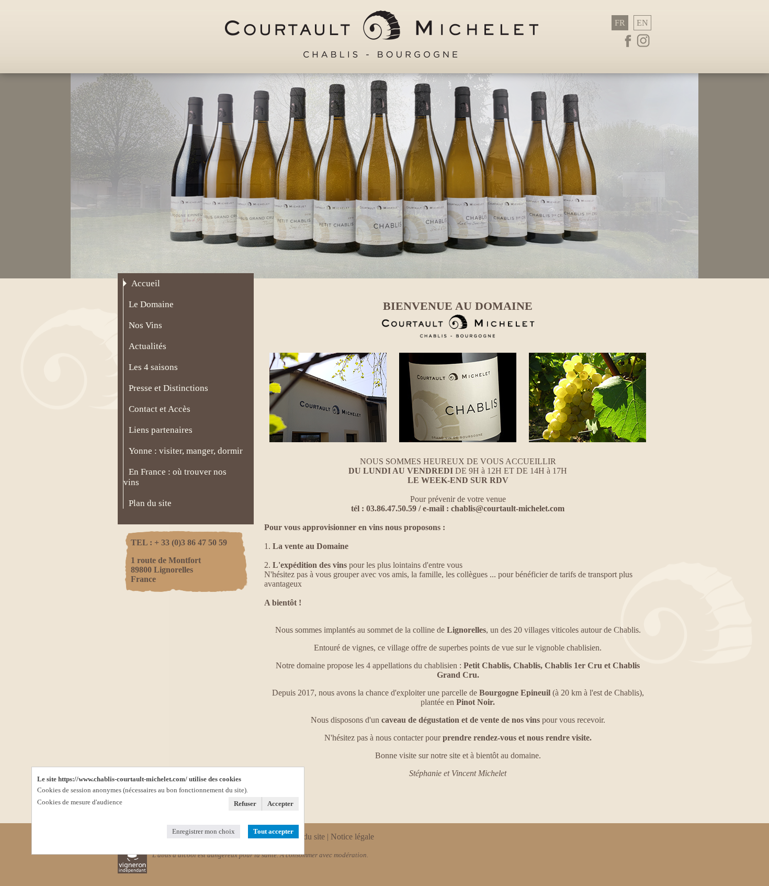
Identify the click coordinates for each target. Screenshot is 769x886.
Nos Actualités (587, 393)
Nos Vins (458, 393)
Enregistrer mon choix (203, 831)
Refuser (245, 804)
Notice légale (352, 836)
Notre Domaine (328, 393)
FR (620, 22)
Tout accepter (273, 831)
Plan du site (306, 836)
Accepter (280, 804)
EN (642, 22)
